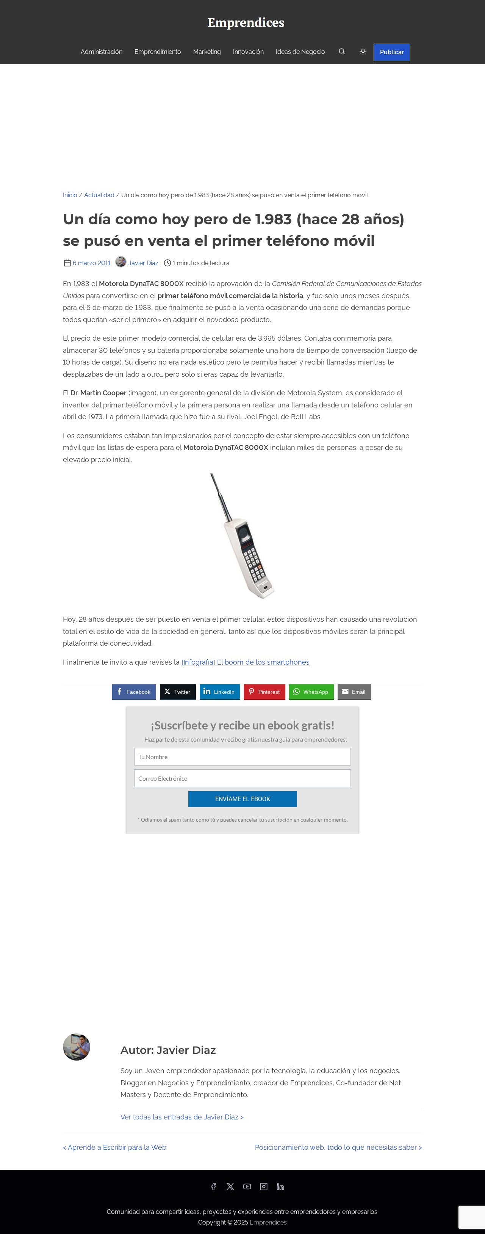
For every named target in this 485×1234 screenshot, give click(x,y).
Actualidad (99, 195)
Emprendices (268, 1222)
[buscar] (341, 53)
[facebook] (213, 1189)
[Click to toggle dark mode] (363, 51)
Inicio (70, 195)
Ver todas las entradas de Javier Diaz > (182, 1117)
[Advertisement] (242, 121)
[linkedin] (280, 1189)
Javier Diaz (143, 263)
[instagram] (264, 1189)
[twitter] (230, 1189)
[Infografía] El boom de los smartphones (245, 662)
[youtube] (247, 1189)
